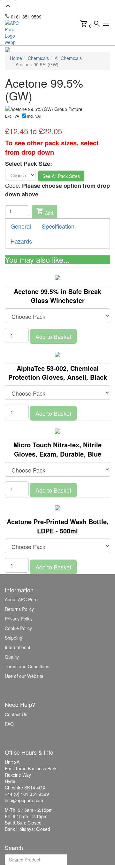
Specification (58, 226)
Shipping (13, 637)
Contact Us (16, 714)
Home (16, 58)
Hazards (21, 241)
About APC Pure (21, 599)
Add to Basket (53, 336)
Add (44, 211)
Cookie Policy (18, 628)
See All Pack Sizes (61, 176)
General (21, 226)
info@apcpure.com (65, 16)
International (17, 647)
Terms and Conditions (27, 666)
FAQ (9, 724)
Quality (12, 657)
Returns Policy (19, 609)
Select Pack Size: (28, 164)
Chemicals (38, 58)
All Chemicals (68, 58)
